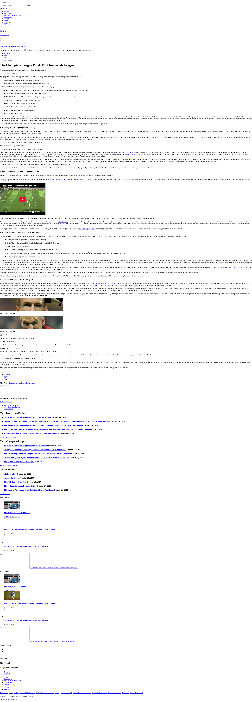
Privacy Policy (14, 693)
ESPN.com (7, 24)
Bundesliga (29, 179)
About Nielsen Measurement (82, 693)
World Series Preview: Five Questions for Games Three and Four (30, 530)
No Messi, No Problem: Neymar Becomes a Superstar (25, 446)
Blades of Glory (10, 474)
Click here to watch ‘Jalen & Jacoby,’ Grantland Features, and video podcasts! (54, 568)
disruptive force (63, 222)
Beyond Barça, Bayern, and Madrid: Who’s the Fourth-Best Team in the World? (36, 458)
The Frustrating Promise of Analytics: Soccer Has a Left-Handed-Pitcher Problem (37, 454)
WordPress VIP (13, 699)
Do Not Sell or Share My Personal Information (106, 693)
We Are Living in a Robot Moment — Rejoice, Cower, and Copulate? (32, 433)
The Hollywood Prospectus (12, 15)
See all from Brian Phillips (8, 437)
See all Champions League (8, 465)
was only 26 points (125, 152)
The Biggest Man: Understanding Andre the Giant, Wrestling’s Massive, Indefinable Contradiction (44, 425)
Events (23, 383)
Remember (129, 154)
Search (4, 5)
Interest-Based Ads (66, 693)
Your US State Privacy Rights (28, 693)
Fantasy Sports (30, 383)
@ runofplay (9, 402)
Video (6, 20)
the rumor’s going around (87, 229)
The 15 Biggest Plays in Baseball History (20, 486)
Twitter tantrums (232, 267)
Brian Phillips (6, 73)
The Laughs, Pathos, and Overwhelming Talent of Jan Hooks (29, 490)
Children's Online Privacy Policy (49, 693)
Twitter (6, 55)
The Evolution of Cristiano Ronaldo (19, 462)
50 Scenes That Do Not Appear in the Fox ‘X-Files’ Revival (28, 417)
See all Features (5, 494)
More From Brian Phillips (12, 405)
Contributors (8, 17)
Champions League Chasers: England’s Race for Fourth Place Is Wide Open (35, 450)
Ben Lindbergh (10, 533)
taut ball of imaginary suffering (105, 283)
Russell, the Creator (12, 478)
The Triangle (8, 13)
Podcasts (6, 18)
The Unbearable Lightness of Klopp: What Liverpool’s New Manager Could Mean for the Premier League (47, 429)
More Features (8, 409)
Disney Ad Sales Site (136, 693)
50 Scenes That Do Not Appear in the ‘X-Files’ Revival (26, 546)
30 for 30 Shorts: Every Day (15, 482)
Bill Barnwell (10, 516)
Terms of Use (4, 693)
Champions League (6, 60)
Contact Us (125, 693)
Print (5, 57)
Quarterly (7, 22)
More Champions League (12, 407)
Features (6, 11)
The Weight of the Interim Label (17, 513)
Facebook (7, 53)
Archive (2, 402)
